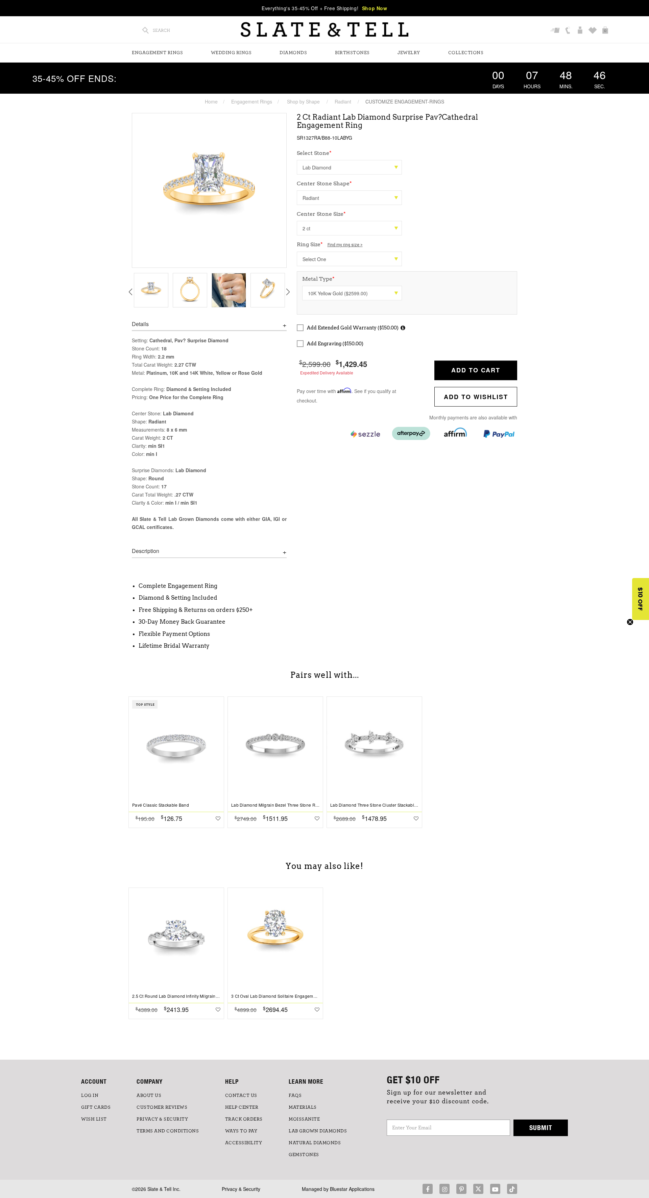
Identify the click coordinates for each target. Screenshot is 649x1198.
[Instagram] (444, 1189)
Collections (466, 52)
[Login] (580, 31)
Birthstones (352, 52)
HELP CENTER (242, 1107)
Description (145, 551)
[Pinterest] (461, 1189)
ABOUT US (149, 1095)
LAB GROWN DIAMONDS (318, 1131)
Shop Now (374, 8)
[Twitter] (478, 1189)
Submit (540, 1127)
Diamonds (293, 52)
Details (140, 324)
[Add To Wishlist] (218, 818)
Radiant (343, 101)
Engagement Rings (157, 52)
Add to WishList (476, 396)
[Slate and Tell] (324, 29)
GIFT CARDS (96, 1107)
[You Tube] (495, 1189)
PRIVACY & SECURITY (162, 1119)
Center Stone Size (321, 214)
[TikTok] (512, 1189)
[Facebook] (428, 1189)
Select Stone (314, 153)
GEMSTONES (304, 1154)
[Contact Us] (568, 31)
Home (211, 101)
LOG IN (89, 1095)
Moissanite (304, 1119)
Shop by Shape (303, 101)
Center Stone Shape (324, 183)
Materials (303, 1107)
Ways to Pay (241, 1131)
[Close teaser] (630, 622)
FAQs (295, 1095)
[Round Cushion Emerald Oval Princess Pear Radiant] (349, 197)
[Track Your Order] (555, 31)
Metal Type (318, 279)
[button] (640, 599)
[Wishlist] (593, 31)
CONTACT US (241, 1095)
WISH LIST (94, 1119)
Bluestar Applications (352, 1188)
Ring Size (330, 244)
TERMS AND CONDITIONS (168, 1131)
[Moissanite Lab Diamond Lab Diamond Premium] (349, 167)
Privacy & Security (241, 1188)
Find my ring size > (345, 245)
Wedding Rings (231, 52)
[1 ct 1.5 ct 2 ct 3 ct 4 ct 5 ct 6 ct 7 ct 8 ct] (349, 228)
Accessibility (243, 1143)
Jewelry (409, 52)
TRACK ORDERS (244, 1119)
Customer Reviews (162, 1107)
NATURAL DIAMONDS (315, 1143)
